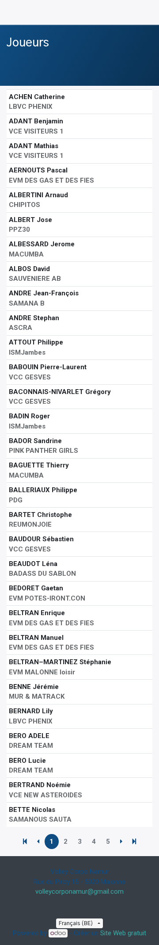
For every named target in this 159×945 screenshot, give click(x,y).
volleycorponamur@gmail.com (79, 891)
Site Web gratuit (123, 933)
